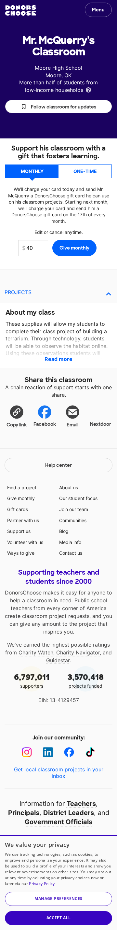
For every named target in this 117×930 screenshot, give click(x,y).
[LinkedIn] (48, 752)
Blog (64, 531)
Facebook (44, 424)
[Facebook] (69, 752)
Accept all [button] (58, 918)
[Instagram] (27, 752)
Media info (70, 542)
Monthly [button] (32, 171)
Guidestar (58, 660)
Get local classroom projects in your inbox (58, 772)
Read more (58, 359)
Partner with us (23, 520)
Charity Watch (36, 652)
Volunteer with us (25, 542)
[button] (58, 106)
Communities (72, 520)
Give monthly (21, 498)
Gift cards (17, 509)
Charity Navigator (78, 652)
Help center (58, 465)
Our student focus (78, 498)
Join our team (73, 509)
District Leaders (68, 813)
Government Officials (58, 822)
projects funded (86, 680)
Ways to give (20, 553)
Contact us (70, 553)
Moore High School (58, 67)
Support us (19, 531)
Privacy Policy (42, 883)
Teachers (81, 804)
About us (68, 487)
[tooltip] (88, 89)
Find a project (21, 487)
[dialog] (58, 882)
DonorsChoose (20, 10)
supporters (31, 680)
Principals (23, 813)
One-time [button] (85, 171)
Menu (98, 10)
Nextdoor (100, 424)
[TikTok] (90, 752)
